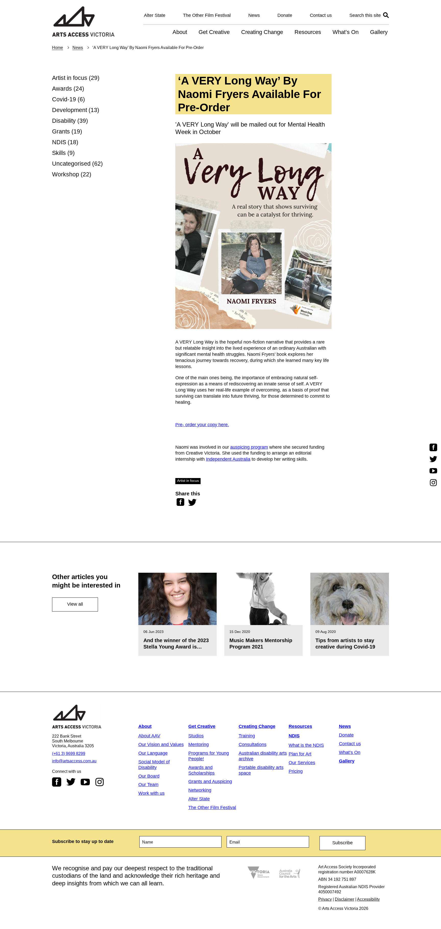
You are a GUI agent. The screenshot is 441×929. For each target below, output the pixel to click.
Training (247, 735)
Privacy (325, 899)
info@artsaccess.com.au (74, 761)
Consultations (252, 744)
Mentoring (198, 744)
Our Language (153, 753)
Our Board (149, 776)
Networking (199, 790)
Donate (284, 15)
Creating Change (262, 32)
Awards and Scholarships (201, 770)
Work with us (151, 793)
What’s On (346, 32)
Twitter (71, 782)
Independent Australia (228, 459)
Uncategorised (71, 164)
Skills (59, 153)
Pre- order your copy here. (202, 424)
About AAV (149, 735)
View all (75, 604)
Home (57, 47)
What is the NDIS (306, 745)
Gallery (379, 32)
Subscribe (342, 842)
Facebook (56, 782)
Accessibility (368, 899)
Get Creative (214, 32)
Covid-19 (64, 99)
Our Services (302, 762)
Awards (62, 88)
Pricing (296, 771)
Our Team (148, 784)
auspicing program (249, 447)
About (180, 32)
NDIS (59, 142)
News (254, 15)
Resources (308, 32)
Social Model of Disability (154, 764)
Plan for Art (300, 753)
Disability (64, 121)
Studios (196, 735)
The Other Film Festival (207, 15)
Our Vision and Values (161, 744)
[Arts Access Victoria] (83, 22)
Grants (61, 131)
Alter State (154, 15)
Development (69, 110)
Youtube (85, 782)
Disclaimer (344, 899)
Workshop (65, 174)
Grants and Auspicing (210, 781)
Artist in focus (69, 78)
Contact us (321, 15)
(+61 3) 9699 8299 (68, 753)
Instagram (99, 782)
